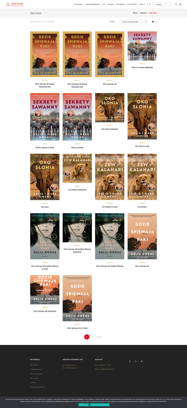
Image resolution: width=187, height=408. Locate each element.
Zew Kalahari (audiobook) (77, 189)
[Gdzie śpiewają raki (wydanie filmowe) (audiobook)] (77, 227)
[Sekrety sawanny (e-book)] (44, 117)
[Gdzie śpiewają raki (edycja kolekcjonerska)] (44, 54)
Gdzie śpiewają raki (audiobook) (44, 311)
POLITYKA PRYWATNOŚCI (100, 405)
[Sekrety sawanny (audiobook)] (142, 46)
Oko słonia (45, 206)
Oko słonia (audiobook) (110, 129)
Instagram (152, 4)
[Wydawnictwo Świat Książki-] (16, 4)
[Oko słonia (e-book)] (142, 116)
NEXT (100, 337)
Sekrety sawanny (77, 147)
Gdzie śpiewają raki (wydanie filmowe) (109, 266)
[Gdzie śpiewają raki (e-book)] (77, 298)
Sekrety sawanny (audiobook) (142, 67)
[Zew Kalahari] (142, 177)
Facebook (147, 4)
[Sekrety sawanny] (77, 117)
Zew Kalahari (142, 206)
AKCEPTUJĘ (83, 405)
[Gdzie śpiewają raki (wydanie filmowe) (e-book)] (44, 236)
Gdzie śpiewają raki (110, 84)
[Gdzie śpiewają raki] (109, 54)
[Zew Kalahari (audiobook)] (77, 168)
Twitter (150, 4)
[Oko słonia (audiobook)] (109, 107)
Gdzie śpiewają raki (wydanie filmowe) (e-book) (44, 267)
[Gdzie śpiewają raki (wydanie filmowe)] (109, 236)
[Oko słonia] (44, 177)
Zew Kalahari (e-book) (110, 206)
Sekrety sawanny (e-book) (44, 147)
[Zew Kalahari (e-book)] (109, 177)
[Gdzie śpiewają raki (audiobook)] (44, 289)
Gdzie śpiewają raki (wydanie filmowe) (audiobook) (77, 250)
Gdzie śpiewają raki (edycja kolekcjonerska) (45, 85)
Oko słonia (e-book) (142, 146)
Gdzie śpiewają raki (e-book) (77, 328)
